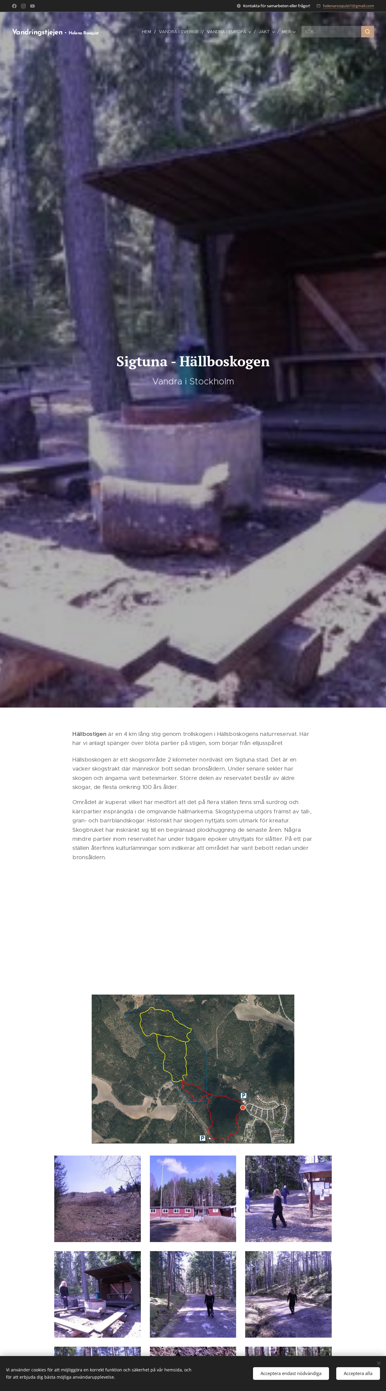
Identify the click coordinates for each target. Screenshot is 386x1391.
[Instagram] (23, 6)
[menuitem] (148, 31)
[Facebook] (14, 6)
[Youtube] (32, 6)
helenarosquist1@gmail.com (348, 5)
